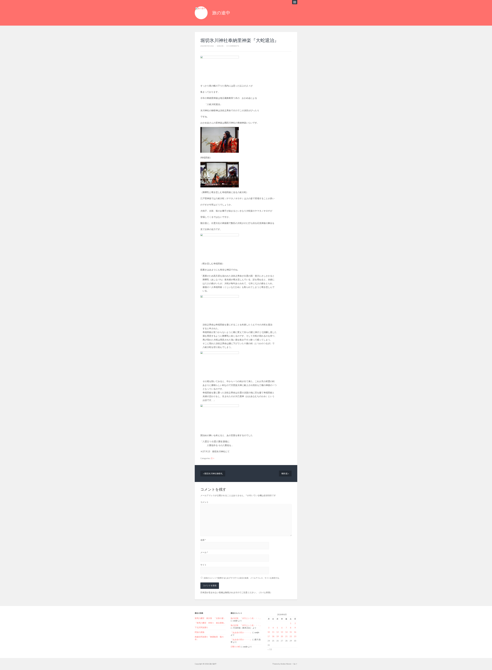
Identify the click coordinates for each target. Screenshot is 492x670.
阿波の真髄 (199, 632)
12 (277, 632)
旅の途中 (221, 12)
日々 (213, 458)
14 (286, 632)
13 (282, 632)
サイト (203, 565)
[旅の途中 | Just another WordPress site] (201, 12)
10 (269, 632)
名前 (203, 540)
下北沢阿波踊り (202, 627)
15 (291, 632)
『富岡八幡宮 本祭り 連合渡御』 (210, 623)
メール (204, 552)
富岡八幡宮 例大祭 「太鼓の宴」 (210, 618)
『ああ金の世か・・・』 (241, 632)
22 (291, 636)
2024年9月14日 (207, 46)
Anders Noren (285, 664)
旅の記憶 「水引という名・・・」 (246, 618)
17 (269, 636)
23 (295, 636)
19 (277, 636)
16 (295, 632)
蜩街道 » (285, 473)
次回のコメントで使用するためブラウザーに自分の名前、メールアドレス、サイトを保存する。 (242, 578)
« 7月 (270, 649)
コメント (204, 502)
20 (282, 636)
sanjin (220, 46)
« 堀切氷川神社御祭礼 (213, 473)
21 (286, 636)
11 (273, 632)
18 (273, 636)
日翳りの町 (235, 646)
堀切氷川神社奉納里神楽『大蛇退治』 (239, 40)
